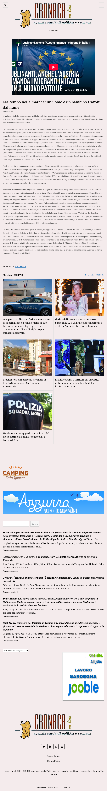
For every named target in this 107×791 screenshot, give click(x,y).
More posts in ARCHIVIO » (94, 275)
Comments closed (11, 550)
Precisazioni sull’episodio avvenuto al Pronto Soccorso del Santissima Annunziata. (24, 383)
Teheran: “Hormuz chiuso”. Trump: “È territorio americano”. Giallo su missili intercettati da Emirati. (53, 579)
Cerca (35, 523)
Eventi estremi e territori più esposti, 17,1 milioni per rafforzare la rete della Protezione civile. (79, 383)
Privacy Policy (53, 760)
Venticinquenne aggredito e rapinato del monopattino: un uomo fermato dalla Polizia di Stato (26, 437)
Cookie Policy (53, 755)
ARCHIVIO (20, 266)
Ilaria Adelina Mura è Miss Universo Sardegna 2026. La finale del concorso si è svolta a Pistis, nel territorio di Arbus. (78, 323)
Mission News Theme (45, 787)
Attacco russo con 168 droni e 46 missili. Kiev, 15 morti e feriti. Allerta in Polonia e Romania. (50, 558)
